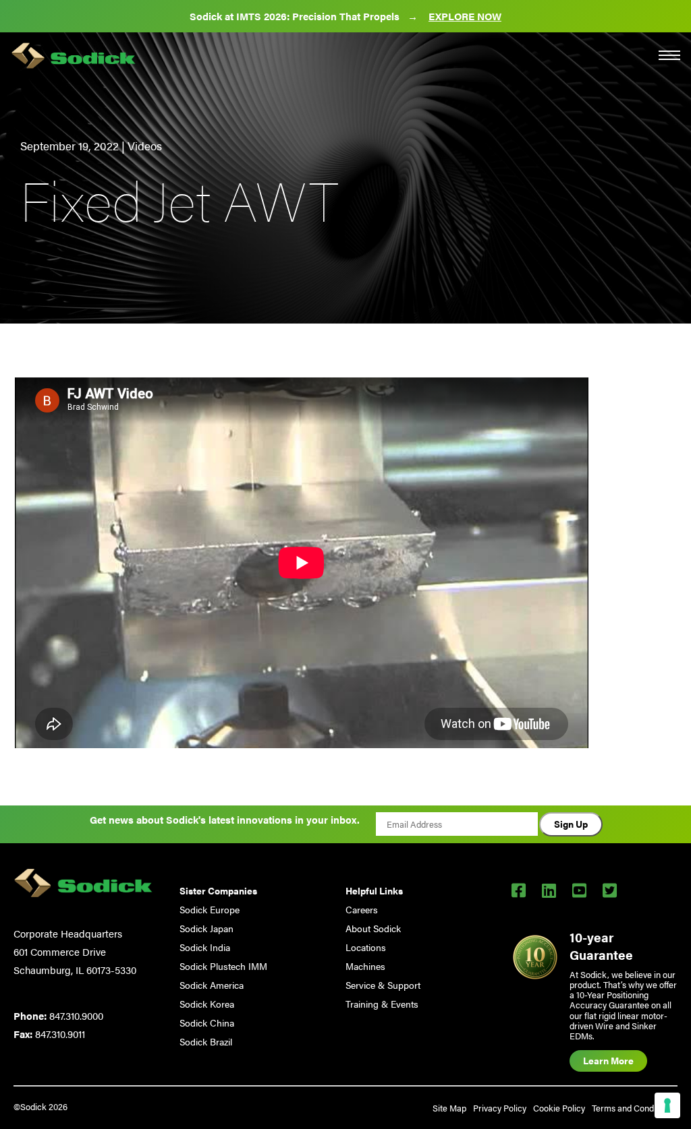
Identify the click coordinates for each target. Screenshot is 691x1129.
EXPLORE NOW (465, 16)
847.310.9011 (60, 1034)
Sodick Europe (209, 909)
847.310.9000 (76, 1015)
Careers (362, 909)
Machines (365, 966)
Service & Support (383, 984)
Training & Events (382, 1003)
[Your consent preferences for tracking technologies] (667, 1105)
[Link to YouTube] (579, 889)
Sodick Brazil (205, 1041)
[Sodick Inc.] (73, 57)
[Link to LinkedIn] (549, 889)
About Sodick (373, 928)
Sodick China (206, 1022)
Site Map (449, 1107)
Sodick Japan (206, 928)
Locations (366, 947)
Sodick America (211, 984)
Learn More (608, 1060)
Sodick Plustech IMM (223, 966)
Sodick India (204, 947)
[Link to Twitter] (610, 889)
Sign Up (571, 823)
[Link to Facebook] (519, 889)
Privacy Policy (499, 1107)
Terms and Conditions (633, 1107)
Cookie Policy (559, 1107)
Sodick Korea (206, 1003)
